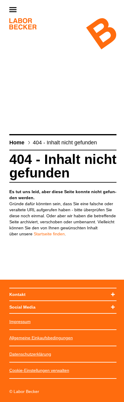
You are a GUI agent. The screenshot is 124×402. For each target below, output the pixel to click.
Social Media (22, 307)
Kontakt (17, 294)
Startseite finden (49, 233)
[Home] (23, 24)
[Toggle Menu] (27, 10)
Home (16, 143)
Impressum (20, 321)
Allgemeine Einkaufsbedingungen (41, 337)
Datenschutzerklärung (30, 354)
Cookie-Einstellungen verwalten (39, 370)
